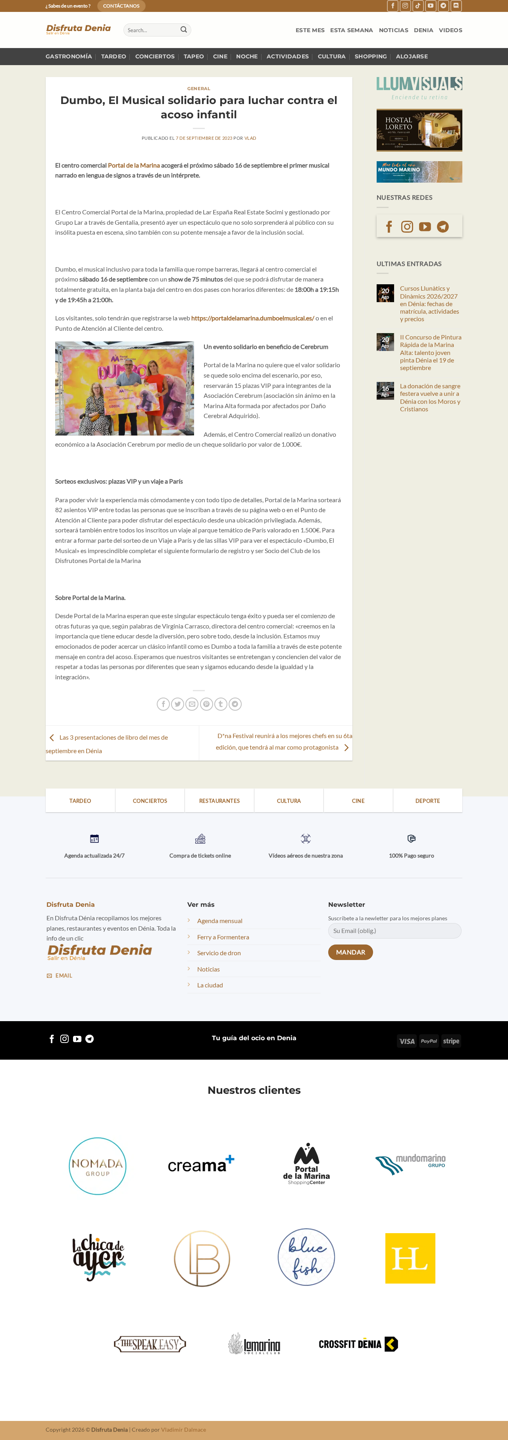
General (198, 88)
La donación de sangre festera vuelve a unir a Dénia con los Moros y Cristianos (430, 397)
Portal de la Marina (134, 165)
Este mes (310, 30)
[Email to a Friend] (191, 704)
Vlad (250, 138)
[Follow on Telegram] (443, 6)
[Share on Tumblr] (220, 704)
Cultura (332, 56)
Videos (450, 30)
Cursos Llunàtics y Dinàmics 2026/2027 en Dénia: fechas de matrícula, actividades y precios (429, 303)
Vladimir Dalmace (183, 1429)
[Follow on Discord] (456, 6)
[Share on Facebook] (163, 704)
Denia (423, 30)
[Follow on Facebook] (392, 6)
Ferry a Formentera (223, 937)
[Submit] (183, 30)
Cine (220, 56)
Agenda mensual (219, 920)
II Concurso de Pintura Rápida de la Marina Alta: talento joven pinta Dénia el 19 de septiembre (431, 352)
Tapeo (194, 56)
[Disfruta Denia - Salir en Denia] (79, 30)
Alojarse (412, 56)
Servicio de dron (219, 952)
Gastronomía (69, 56)
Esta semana (351, 30)
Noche (247, 56)
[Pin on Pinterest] (206, 704)
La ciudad (210, 985)
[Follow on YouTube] (431, 6)
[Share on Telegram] (235, 704)
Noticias (393, 30)
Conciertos (155, 56)
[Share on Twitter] (177, 704)
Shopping (371, 56)
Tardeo (114, 56)
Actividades (288, 56)
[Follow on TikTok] (418, 6)
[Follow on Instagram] (405, 6)
